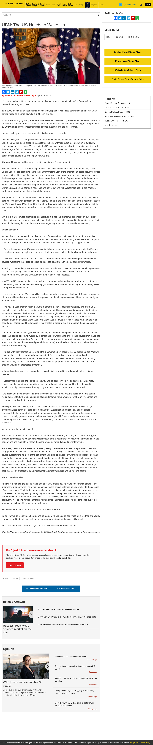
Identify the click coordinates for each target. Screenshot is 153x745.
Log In (148, 5)
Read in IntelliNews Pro (36, 589)
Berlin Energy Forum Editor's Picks (128, 79)
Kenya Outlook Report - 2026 (116, 108)
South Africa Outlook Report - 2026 (119, 116)
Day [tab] (108, 37)
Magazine (93, 5)
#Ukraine (15, 578)
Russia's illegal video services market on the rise (17, 629)
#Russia (5, 578)
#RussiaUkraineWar (28, 578)
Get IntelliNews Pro (65, 589)
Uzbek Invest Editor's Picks (127, 61)
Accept (132, 743)
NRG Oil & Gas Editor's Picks (128, 70)
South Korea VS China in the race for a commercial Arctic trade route (67, 617)
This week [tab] (119, 37)
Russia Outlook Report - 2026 (117, 121)
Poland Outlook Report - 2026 (117, 103)
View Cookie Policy (143, 743)
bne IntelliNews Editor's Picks (127, 52)
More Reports (110, 125)
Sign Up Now (15, 565)
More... (102, 5)
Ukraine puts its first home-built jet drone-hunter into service (63, 624)
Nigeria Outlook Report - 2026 (117, 112)
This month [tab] (133, 37)
